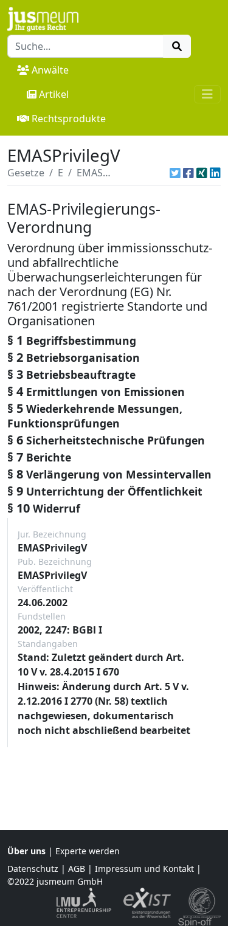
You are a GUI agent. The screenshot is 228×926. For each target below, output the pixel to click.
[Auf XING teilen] (201, 172)
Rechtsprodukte (69, 118)
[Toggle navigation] (207, 94)
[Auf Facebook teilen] (188, 172)
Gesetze (25, 172)
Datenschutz (32, 868)
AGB (76, 868)
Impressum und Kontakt (144, 868)
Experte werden (87, 851)
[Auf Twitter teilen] (175, 172)
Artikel (54, 94)
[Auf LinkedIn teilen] (215, 172)
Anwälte (50, 70)
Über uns (26, 851)
